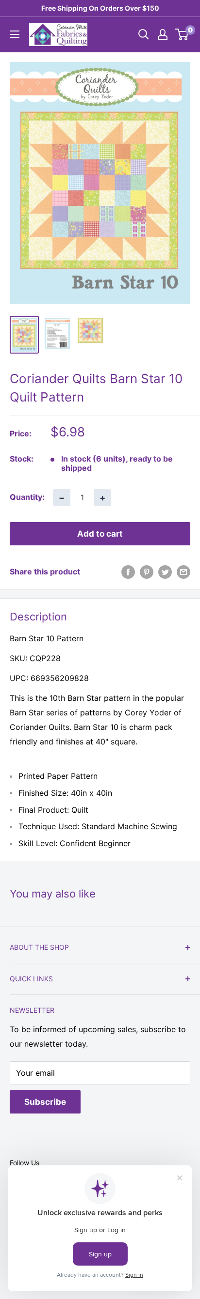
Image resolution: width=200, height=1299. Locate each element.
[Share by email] (183, 572)
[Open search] (143, 34)
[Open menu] (14, 34)
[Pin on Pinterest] (146, 572)
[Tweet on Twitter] (165, 572)
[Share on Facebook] (128, 572)
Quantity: (27, 497)
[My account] (162, 34)
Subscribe (45, 1102)
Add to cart (100, 534)
